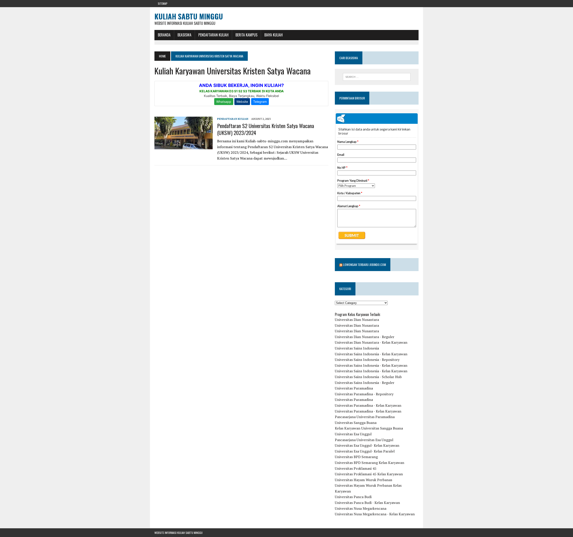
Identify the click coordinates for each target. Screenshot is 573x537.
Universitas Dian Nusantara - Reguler (364, 336)
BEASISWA (184, 35)
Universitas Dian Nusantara (357, 319)
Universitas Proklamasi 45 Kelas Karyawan (369, 474)
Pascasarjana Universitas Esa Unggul (364, 439)
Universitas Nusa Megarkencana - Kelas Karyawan (375, 514)
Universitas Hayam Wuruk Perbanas (363, 479)
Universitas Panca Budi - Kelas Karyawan (367, 502)
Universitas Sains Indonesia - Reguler (364, 382)
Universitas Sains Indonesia (357, 348)
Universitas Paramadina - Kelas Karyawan (368, 405)
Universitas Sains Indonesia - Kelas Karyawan (371, 354)
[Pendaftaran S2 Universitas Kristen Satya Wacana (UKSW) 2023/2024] (183, 146)
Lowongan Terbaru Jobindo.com (364, 264)
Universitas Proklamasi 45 (355, 468)
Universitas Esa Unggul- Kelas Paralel (365, 451)
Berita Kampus (246, 35)
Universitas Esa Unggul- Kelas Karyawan (367, 445)
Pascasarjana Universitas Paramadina (365, 416)
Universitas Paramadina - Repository (364, 394)
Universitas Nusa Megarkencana (360, 508)
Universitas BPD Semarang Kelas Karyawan (369, 462)
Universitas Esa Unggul (353, 434)
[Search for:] (376, 77)
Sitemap (162, 3)
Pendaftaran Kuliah (213, 35)
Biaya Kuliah (273, 35)
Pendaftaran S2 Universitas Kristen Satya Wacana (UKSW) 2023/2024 (265, 129)
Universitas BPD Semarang (356, 456)
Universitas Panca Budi (353, 496)
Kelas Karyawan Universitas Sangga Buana (369, 428)
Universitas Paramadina (354, 388)
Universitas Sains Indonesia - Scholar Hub (368, 376)
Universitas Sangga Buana (355, 422)
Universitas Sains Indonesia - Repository (367, 359)
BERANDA (164, 35)
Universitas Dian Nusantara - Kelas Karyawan (371, 342)
